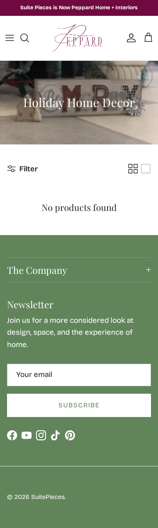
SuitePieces (48, 497)
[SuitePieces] (79, 38)
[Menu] (9, 38)
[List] (145, 168)
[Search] (29, 38)
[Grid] (133, 168)
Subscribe (79, 405)
